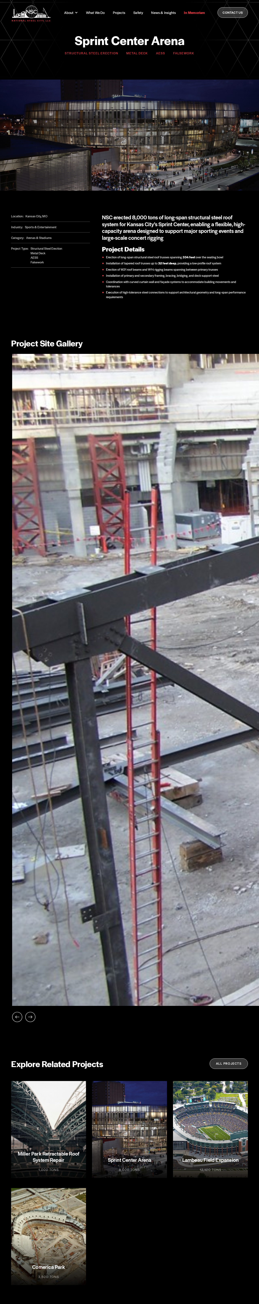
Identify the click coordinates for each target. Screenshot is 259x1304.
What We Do (95, 12)
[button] (71, 12)
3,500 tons (48, 1277)
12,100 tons (210, 1170)
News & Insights (163, 12)
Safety (138, 12)
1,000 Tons (48, 1170)
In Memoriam (194, 12)
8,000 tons (129, 1170)
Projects (119, 12)
